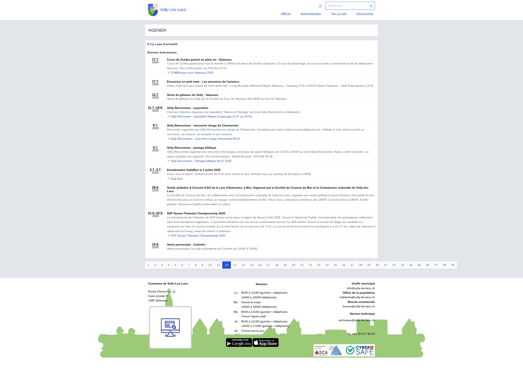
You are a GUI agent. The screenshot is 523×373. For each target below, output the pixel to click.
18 (276, 265)
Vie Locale (339, 14)
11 (218, 265)
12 (226, 265)
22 (310, 265)
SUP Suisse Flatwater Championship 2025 (198, 235)
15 (251, 265)
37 (436, 265)
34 (410, 265)
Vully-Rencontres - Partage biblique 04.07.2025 (201, 161)
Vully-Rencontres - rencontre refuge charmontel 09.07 (205, 138)
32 (394, 265)
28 (360, 265)
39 (452, 265)
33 (402, 265)
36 (427, 265)
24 (327, 265)
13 (235, 265)
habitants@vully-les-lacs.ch (357, 297)
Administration (311, 14)
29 (369, 265)
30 (377, 265)
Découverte (364, 14)
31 (385, 265)
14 (243, 265)
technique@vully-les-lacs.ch (357, 320)
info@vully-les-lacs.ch (361, 288)
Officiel (286, 14)
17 (268, 265)
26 (343, 265)
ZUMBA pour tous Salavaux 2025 (192, 72)
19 (285, 265)
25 (335, 265)
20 (293, 265)
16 (260, 265)
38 (444, 265)
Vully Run (177, 178)
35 (419, 265)
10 (210, 265)
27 (352, 265)
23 (318, 265)
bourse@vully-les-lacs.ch (359, 306)
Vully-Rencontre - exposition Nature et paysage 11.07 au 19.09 (211, 116)
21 (302, 265)
